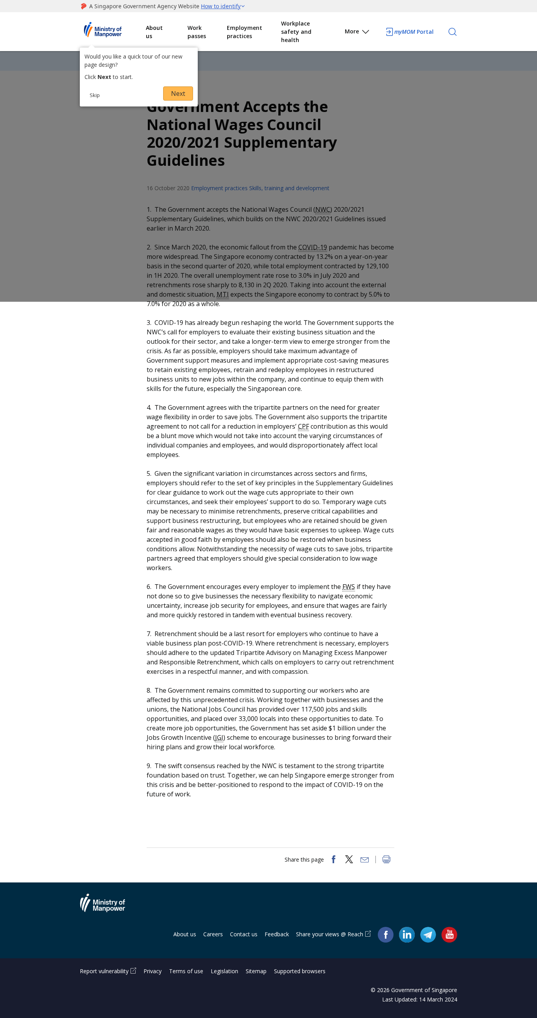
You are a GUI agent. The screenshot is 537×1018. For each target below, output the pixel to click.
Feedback (277, 934)
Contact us (243, 934)
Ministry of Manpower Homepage (113, 32)
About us (154, 32)
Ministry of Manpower (108, 907)
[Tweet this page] (349, 860)
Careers (213, 934)
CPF (303, 426)
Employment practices (244, 32)
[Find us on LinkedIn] (407, 935)
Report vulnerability (104, 971)
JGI (219, 737)
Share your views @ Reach (329, 934)
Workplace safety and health (296, 32)
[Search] (452, 32)
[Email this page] (365, 860)
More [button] (352, 31)
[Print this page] (386, 860)
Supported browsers (300, 971)
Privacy (152, 971)
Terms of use (186, 971)
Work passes (197, 32)
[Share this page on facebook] (333, 860)
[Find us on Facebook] (386, 934)
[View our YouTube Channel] (449, 934)
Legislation (224, 971)
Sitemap (256, 971)
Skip (95, 95)
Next (178, 93)
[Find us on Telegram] (428, 934)
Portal (414, 31)
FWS (348, 586)
